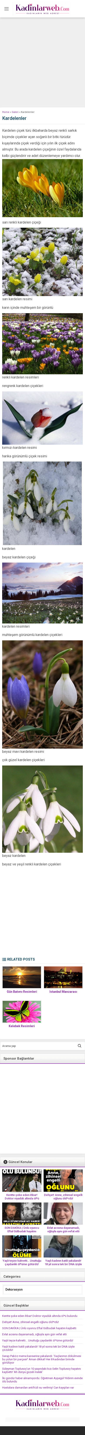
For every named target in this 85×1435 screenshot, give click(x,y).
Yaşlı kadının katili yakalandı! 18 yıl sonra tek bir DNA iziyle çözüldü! (63, 1264)
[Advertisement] (42, 62)
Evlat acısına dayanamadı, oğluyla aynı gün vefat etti (63, 1229)
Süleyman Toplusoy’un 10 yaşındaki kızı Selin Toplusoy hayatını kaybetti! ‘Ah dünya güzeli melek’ (41, 1370)
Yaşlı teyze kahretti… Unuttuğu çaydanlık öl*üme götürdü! (22, 1262)
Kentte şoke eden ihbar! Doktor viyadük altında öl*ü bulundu (22, 1198)
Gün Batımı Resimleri (22, 991)
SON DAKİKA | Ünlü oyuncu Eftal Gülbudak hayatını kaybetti (22, 1231)
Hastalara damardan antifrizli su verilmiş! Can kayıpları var (38, 1387)
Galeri (15, 112)
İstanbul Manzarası (63, 991)
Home (5, 112)
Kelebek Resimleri (22, 1026)
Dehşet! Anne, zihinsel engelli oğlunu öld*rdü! (63, 1196)
